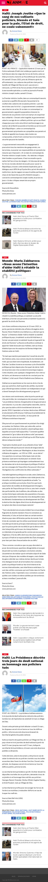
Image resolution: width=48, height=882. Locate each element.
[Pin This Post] (26, 39)
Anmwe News (17, 31)
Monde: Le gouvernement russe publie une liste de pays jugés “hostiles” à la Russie (26, 628)
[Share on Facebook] (10, 39)
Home (34, 876)
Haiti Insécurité (35, 810)
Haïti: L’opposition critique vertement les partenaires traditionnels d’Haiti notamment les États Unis (28, 640)
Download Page (24, 876)
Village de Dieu (19, 813)
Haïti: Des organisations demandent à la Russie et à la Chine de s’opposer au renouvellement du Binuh (28, 615)
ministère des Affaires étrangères (16, 597)
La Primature (14, 202)
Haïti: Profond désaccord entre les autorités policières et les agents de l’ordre (27, 231)
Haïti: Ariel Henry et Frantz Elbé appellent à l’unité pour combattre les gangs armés (27, 218)
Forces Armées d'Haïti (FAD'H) (27, 200)
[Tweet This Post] (16, 39)
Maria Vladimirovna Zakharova (28, 595)
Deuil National (21, 810)
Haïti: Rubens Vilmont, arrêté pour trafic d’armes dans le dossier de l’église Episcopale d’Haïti (27, 243)
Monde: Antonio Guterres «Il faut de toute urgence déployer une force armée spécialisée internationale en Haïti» (27, 856)
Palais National (18, 812)
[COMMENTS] (37, 39)
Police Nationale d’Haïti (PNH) (33, 202)
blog (13, 876)
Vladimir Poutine (30, 598)
